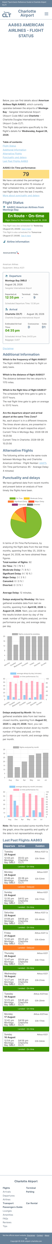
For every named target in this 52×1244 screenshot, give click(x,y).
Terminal (31, 1187)
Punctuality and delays (14, 157)
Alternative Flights (12, 153)
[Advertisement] (26, 69)
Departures (9, 1195)
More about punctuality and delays (21, 195)
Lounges (7, 1210)
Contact (40, 1235)
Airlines (6, 1199)
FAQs (5, 1218)
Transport (8, 1203)
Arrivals (7, 1191)
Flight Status (9, 145)
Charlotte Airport (27, 13)
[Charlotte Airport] (6, 14)
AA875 (42, 463)
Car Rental (31, 1203)
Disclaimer (31, 1235)
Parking (30, 1191)
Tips (5, 1226)
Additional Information (14, 149)
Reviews (7, 1222)
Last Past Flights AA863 (15, 161)
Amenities (8, 1214)
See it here (26, 229)
